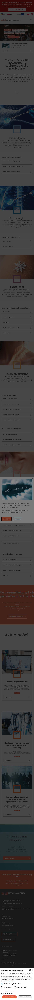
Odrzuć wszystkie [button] (25, 997)
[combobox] (30, 970)
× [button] (32, 970)
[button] (17, 994)
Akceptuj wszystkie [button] (9, 997)
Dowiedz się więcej (10, 981)
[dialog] (17, 984)
